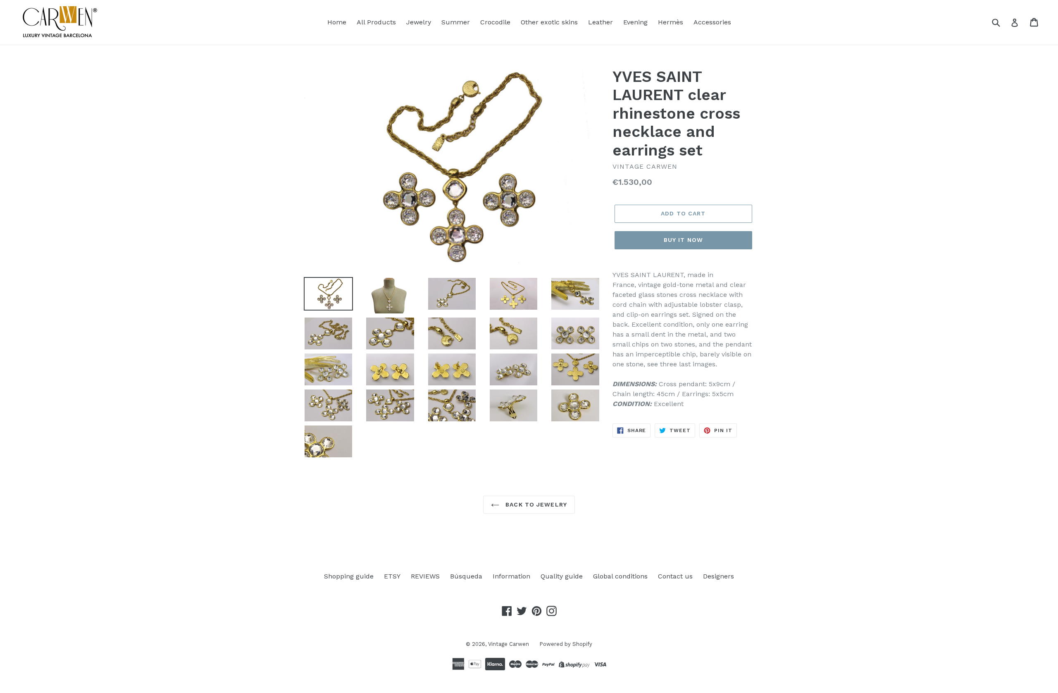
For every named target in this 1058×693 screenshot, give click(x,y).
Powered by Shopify (565, 644)
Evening (635, 22)
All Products (376, 22)
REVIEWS (425, 576)
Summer (455, 22)
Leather (600, 22)
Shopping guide (349, 576)
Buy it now (683, 240)
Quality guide (562, 576)
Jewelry (418, 22)
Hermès (670, 22)
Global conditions (620, 576)
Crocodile (495, 22)
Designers (718, 576)
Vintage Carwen (508, 644)
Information (511, 576)
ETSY (392, 576)
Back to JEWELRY (535, 504)
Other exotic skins (549, 22)
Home (336, 22)
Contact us (675, 576)
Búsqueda (466, 576)
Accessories (712, 22)
